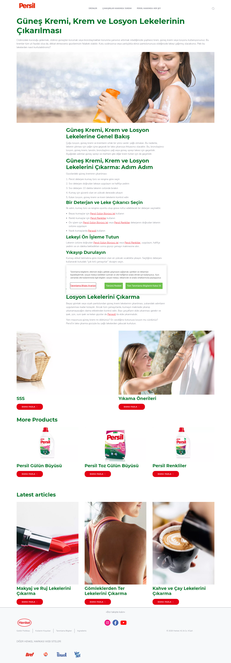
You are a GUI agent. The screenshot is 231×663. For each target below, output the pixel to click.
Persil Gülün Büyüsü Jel (102, 213)
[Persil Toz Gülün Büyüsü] (116, 453)
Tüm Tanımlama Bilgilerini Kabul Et (144, 285)
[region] (116, 279)
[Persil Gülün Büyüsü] (47, 453)
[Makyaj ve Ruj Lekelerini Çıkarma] (47, 555)
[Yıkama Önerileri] (166, 371)
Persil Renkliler (98, 218)
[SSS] (64, 371)
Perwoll (92, 230)
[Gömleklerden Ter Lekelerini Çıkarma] (116, 555)
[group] (115, 457)
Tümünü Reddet (114, 285)
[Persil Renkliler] (183, 453)
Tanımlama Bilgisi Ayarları (83, 285)
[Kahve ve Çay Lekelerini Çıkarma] (183, 555)
